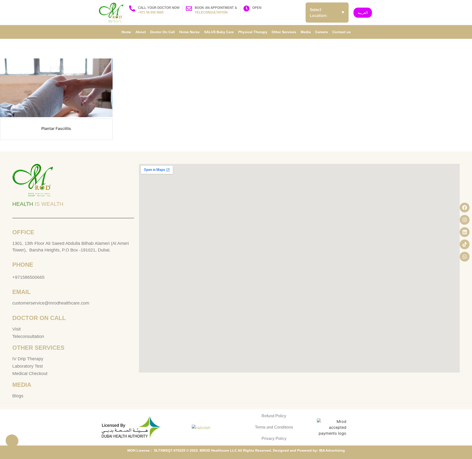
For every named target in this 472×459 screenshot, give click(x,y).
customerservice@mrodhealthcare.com (50, 303)
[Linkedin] (465, 232)
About (140, 32)
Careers (321, 32)
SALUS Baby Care (219, 32)
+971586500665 (28, 277)
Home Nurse (189, 32)
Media (306, 32)
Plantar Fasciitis (56, 128)
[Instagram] (465, 220)
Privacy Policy (274, 438)
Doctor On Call (162, 32)
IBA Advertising (332, 450)
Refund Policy (274, 416)
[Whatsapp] (465, 257)
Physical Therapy (252, 32)
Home (126, 32)
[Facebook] (465, 207)
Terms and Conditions (274, 427)
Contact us (341, 32)
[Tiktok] (465, 244)
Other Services (284, 32)
